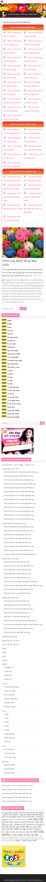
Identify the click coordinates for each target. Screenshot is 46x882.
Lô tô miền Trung (14, 404)
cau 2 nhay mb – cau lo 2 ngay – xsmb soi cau (18, 465)
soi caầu (5, 294)
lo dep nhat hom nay (34, 291)
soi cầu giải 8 (38, 824)
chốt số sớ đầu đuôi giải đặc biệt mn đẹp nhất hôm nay (23, 585)
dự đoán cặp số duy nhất (20, 816)
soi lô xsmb (15, 839)
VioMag (10, 880)
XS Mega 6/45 (12, 337)
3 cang (4, 812)
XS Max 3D (11, 347)
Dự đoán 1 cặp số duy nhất (22, 814)
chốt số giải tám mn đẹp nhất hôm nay (17, 574)
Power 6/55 (11, 344)
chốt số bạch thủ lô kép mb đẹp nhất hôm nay (20, 484)
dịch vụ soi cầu (29, 812)
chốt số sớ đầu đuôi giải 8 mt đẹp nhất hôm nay (20, 621)
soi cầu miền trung (15, 828)
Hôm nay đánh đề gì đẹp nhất (19, 263)
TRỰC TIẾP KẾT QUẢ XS (10, 645)
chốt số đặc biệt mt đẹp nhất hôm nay (17, 613)
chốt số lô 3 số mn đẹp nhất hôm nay (17, 578)
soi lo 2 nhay (17, 837)
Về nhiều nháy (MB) (14, 360)
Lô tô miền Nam (13, 400)
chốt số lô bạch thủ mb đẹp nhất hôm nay (18, 531)
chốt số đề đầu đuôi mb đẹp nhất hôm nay (19, 527)
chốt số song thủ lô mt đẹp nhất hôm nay (18, 628)
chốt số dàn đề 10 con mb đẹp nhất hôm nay (19, 503)
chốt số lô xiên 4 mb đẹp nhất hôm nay (17, 542)
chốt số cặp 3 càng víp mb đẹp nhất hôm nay (19, 488)
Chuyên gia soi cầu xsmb (10, 469)
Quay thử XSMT (13, 414)
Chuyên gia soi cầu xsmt (10, 598)
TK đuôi (10, 384)
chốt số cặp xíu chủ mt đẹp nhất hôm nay (18, 609)
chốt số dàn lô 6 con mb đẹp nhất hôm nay (19, 515)
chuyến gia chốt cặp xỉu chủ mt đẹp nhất (12, 197)
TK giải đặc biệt (13, 387)
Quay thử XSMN (13, 417)
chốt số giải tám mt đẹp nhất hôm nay (17, 605)
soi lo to (24, 837)
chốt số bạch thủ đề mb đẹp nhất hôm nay (18, 480)
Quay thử (11, 407)
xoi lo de (20, 302)
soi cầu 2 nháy (12, 824)
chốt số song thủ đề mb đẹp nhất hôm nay (19, 546)
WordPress (38, 880)
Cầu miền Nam (12, 364)
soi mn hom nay (32, 839)
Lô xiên (10, 374)
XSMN (9, 324)
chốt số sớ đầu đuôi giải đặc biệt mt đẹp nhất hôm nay (23, 624)
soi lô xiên (8, 839)
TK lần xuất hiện (13, 390)
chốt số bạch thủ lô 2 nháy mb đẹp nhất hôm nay (21, 472)
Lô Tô (4, 746)
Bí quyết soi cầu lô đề (11, 280)
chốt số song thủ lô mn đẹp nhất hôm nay (18, 589)
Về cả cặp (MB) (12, 357)
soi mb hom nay (22, 839)
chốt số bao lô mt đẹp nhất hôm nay (16, 601)
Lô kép (9, 377)
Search (23, 309)
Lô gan (10, 370)
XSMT (9, 327)
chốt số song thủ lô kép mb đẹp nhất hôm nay (20, 554)
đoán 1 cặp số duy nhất (26, 840)
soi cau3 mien (16, 820)
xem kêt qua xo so (35, 299)
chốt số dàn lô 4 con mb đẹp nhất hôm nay (19, 511)
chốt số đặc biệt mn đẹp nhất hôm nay (17, 570)
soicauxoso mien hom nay (19, 299)
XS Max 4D (11, 341)
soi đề (5, 840)
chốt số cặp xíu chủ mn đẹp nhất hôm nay (18, 566)
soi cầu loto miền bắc (16, 296)
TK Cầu (4, 684)
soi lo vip (36, 837)
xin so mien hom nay (9, 302)
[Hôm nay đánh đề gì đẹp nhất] (23, 243)
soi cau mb (35, 819)
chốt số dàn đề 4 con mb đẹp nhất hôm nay (19, 492)
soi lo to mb (30, 837)
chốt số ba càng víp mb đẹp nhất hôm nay (18, 476)
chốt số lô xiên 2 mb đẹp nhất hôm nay (17, 535)
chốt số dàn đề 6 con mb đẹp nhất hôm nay (19, 495)
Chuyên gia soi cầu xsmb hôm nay (14, 523)
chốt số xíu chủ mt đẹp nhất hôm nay (17, 632)
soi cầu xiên (28, 832)
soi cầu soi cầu (30, 296)
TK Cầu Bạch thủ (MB (11, 687)
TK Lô (4, 711)
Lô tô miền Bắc (13, 397)
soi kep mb (10, 837)
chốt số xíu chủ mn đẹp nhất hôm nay (17, 593)
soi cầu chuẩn (25, 824)
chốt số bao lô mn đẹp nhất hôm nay (17, 562)
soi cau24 (25, 820)
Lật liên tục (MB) (13, 354)
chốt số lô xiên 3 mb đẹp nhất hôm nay (17, 538)
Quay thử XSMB (13, 410)
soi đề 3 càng (11, 840)
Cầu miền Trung (13, 367)
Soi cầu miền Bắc (21, 826)
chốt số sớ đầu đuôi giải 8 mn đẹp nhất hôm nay (21, 581)
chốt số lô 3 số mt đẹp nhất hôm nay (16, 617)
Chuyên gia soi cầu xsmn (10, 559)
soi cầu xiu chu (15, 832)
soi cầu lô (6, 826)
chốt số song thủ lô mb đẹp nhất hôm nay (18, 550)
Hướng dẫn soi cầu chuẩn (11, 641)
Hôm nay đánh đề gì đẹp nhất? (17, 288)
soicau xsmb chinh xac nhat (26, 822)
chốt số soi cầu (15, 812)
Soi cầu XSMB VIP (18, 834)
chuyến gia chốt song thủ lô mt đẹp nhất (33, 197)
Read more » (38, 276)
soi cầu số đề (31, 829)
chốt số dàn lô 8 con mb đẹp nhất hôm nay (19, 519)
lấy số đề (35, 816)
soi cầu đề (32, 834)
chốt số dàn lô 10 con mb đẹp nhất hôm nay (19, 507)
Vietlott (10, 334)
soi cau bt (25, 294)
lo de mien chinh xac (19, 291)
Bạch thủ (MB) (12, 351)
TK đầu (10, 380)
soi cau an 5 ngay (15, 294)
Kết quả (10, 331)
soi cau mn (7, 821)
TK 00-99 (10, 394)
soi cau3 (9, 820)
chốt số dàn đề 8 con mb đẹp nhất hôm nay (19, 499)
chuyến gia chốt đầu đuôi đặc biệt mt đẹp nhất (33, 208)
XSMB (9, 321)
